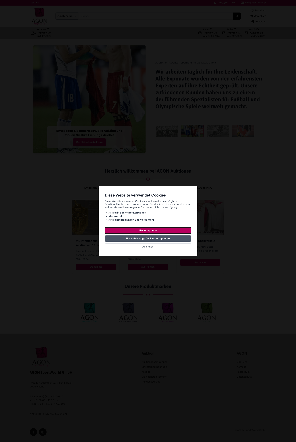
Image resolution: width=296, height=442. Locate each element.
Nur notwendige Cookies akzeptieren (148, 238)
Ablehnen (148, 246)
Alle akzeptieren (148, 230)
